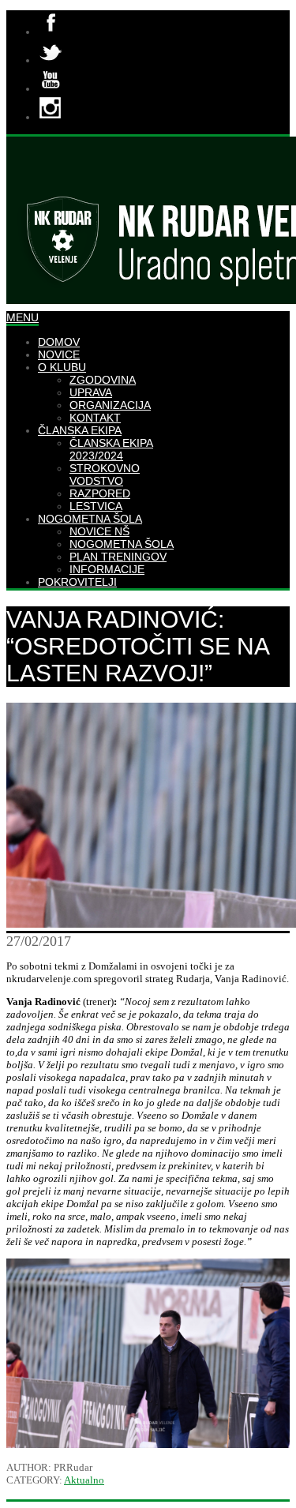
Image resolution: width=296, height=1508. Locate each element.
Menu (22, 317)
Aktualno (84, 1480)
